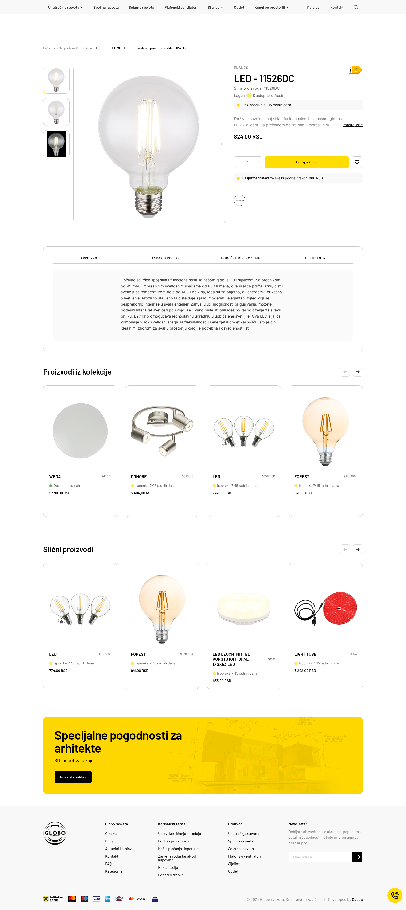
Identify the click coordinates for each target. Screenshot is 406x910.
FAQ (108, 864)
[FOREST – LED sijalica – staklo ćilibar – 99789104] (325, 431)
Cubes (357, 899)
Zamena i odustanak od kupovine (177, 858)
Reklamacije (168, 867)
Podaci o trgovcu (172, 875)
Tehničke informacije (240, 258)
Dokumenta (315, 258)
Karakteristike (165, 258)
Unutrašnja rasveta (243, 833)
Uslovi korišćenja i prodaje (179, 833)
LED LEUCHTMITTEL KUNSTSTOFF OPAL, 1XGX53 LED (231, 659)
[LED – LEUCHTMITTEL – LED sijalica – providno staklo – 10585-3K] (244, 431)
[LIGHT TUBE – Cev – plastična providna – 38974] (325, 609)
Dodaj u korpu (306, 162)
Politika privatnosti (173, 841)
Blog (109, 841)
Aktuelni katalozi (119, 848)
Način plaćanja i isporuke (178, 848)
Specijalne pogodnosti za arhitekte (118, 741)
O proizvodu (91, 258)
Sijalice (241, 67)
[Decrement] (258, 162)
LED (216, 476)
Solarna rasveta (241, 848)
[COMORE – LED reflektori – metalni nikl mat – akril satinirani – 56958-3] (162, 431)
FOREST (301, 476)
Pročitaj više (353, 124)
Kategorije (114, 871)
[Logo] (55, 833)
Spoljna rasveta (241, 841)
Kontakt (111, 856)
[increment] (238, 162)
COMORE (139, 476)
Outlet (233, 871)
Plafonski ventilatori (244, 856)
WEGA (55, 476)
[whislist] (357, 162)
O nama (111, 833)
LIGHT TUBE (305, 654)
